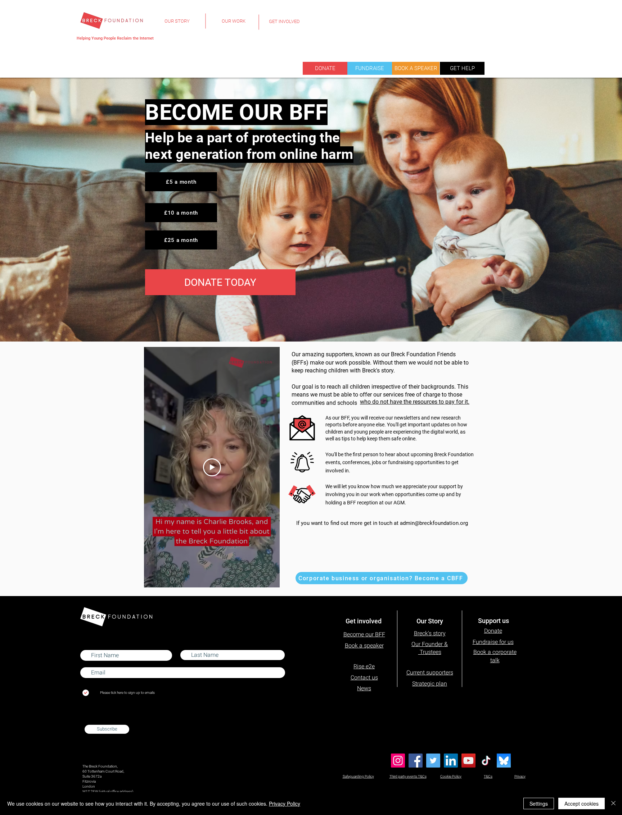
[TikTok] (486, 761)
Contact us (364, 677)
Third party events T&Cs (408, 776)
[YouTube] (468, 761)
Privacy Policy (284, 803)
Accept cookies (581, 803)
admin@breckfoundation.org (434, 523)
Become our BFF (364, 634)
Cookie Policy (450, 776)
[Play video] (212, 467)
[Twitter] (433, 761)
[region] (177, 25)
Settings (538, 803)
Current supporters (429, 672)
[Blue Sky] (504, 761)
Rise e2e (364, 666)
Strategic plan (429, 683)
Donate (493, 630)
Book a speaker (364, 645)
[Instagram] (398, 761)
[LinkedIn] (451, 761)
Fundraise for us (493, 641)
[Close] (613, 803)
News (364, 688)
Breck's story (430, 633)
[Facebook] (416, 761)
